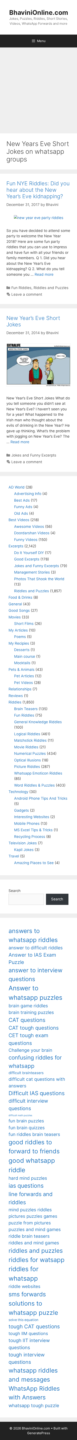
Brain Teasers (26, 709)
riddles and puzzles (36, 1250)
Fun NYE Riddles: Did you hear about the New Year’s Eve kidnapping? (38, 189)
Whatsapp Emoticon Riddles (38, 773)
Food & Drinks (20, 597)
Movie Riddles (26, 747)
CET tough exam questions (28, 1039)
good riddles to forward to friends (34, 1147)
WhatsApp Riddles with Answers (34, 1393)
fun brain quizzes (27, 1127)
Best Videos (19, 520)
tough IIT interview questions (29, 1344)
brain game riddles (28, 1005)
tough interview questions (27, 1358)
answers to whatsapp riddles (33, 935)
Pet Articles (24, 676)
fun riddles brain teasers (34, 1134)
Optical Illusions (27, 760)
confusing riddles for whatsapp (35, 1061)
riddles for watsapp (37, 1259)
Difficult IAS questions (37, 1093)
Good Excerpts (26, 559)
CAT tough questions (34, 1028)
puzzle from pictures (30, 1222)
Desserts (22, 650)
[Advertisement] (38, 88)
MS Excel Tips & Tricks (33, 830)
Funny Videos (25, 539)
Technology (18, 792)
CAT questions (27, 1020)
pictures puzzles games (33, 1216)
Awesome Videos (29, 526)
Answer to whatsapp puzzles (35, 992)
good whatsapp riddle (32, 1165)
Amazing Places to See (34, 863)
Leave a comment (26, 294)
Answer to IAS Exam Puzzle (32, 958)
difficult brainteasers (26, 1073)
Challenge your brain (30, 1050)
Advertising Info (27, 494)
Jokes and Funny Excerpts (33, 455)
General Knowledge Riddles (38, 722)
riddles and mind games (34, 1242)
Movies (15, 617)
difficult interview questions (28, 1104)
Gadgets (21, 810)
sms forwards (27, 1294)
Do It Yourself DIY (29, 553)
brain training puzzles (31, 1012)
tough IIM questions (28, 1333)
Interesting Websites (31, 817)
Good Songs (19, 610)
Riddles (15, 702)
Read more (44, 274)
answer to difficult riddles (36, 947)
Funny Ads (23, 507)
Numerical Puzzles (30, 753)
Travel (14, 856)
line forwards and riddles (31, 1198)
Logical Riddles (27, 734)
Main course (24, 656)
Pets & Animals (21, 669)
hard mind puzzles (28, 1178)
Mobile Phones (27, 823)
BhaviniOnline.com (38, 12)
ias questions (26, 1185)
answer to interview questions (35, 975)
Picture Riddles (27, 766)
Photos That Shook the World (39, 579)
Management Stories (32, 572)
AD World (17, 487)
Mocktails (22, 663)
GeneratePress (38, 1433)
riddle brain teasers (29, 1236)
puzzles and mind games (35, 1229)
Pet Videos (23, 682)
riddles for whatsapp (23, 1273)
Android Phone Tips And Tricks (40, 798)
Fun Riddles (21, 288)
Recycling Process (29, 836)
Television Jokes (23, 843)
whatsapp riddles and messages (33, 1375)
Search (15, 891)
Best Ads (22, 500)
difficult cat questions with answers (37, 1082)
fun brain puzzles (26, 1120)
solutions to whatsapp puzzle (33, 1308)
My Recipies (19, 643)
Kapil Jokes (24, 850)
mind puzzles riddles (30, 1209)
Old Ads (21, 513)
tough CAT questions (34, 1326)
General (15, 604)
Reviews (16, 696)
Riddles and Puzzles (51, 288)
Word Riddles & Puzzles (34, 785)
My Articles (18, 630)
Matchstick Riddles (30, 740)
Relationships (20, 689)
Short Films (24, 623)
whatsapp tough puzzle (34, 1405)
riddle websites (24, 1286)
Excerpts (16, 546)
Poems (20, 637)
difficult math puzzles (20, 1115)
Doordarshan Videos (31, 533)
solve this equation (23, 1320)
